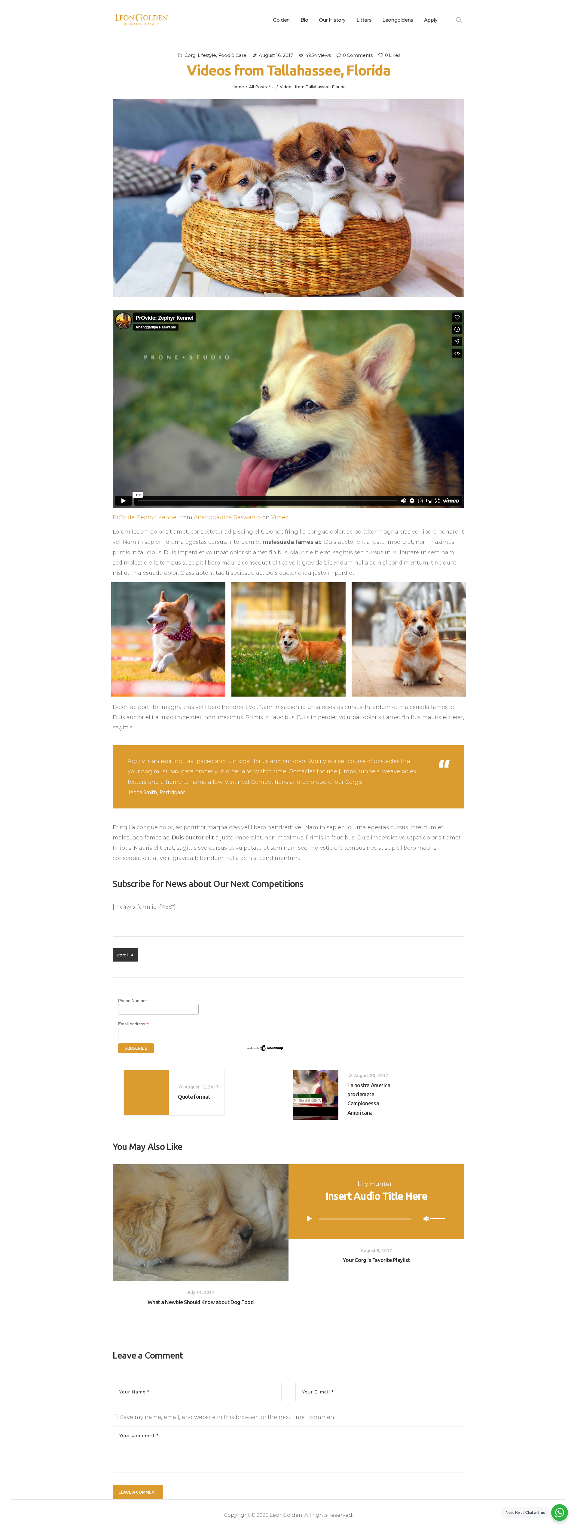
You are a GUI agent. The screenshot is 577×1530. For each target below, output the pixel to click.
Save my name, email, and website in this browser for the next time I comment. (228, 1417)
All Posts (258, 86)
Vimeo (279, 517)
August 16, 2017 (276, 55)
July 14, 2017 (201, 1292)
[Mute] (426, 1219)
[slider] (438, 1219)
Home (237, 86)
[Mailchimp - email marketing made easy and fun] (265, 1046)
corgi (122, 955)
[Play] (309, 1218)
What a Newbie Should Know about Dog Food (201, 1302)
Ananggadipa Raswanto (227, 517)
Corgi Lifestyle (200, 55)
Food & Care (232, 55)
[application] (376, 1219)
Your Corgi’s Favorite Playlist (376, 1260)
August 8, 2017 (376, 1250)
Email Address (133, 1024)
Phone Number (132, 1000)
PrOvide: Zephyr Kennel (145, 517)
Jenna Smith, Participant (156, 792)
